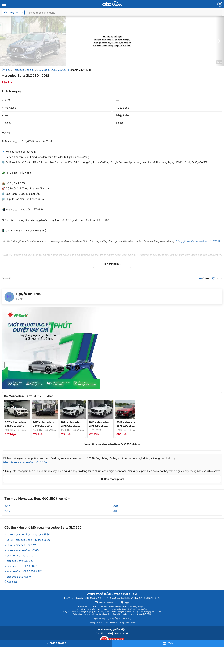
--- (117, 100)
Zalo (170, 643)
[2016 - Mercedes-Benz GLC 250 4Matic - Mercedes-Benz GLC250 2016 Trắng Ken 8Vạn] (100, 409)
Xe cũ (8, 123)
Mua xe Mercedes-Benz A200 (21, 545)
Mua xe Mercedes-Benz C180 (21, 550)
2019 (7, 511)
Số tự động (122, 107)
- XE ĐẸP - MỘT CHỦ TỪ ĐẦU (72, 424)
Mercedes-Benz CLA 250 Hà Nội (23, 571)
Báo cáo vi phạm (114, 479)
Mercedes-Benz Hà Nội (17, 576)
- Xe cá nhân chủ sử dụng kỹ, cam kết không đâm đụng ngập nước (128, 424)
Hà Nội (120, 123)
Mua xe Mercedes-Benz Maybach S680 (27, 540)
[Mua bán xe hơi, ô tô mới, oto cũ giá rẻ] (112, 3)
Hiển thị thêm (110, 264)
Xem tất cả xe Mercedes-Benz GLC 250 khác (110, 444)
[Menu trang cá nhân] (219, 4)
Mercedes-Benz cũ (23, 70)
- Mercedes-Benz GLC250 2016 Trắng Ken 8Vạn (100, 424)
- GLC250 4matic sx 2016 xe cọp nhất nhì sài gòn (45, 424)
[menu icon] (4, 4)
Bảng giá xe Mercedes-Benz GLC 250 (198, 241)
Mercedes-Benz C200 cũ (18, 555)
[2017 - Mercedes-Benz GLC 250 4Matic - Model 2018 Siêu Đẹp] (17, 409)
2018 (8, 100)
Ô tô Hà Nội (11, 582)
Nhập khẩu (122, 115)
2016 (115, 506)
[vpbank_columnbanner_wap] (51, 348)
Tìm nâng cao (11, 12)
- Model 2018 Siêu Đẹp (15, 424)
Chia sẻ (206, 278)
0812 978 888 (58, 643)
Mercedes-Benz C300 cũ (18, 561)
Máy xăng (10, 107)
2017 (7, 506)
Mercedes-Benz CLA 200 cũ (20, 566)
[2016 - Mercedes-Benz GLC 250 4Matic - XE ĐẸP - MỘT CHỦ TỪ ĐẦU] (73, 409)
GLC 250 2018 (60, 70)
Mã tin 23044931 (81, 70)
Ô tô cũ (6, 70)
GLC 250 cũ (43, 70)
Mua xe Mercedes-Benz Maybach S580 (27, 534)
